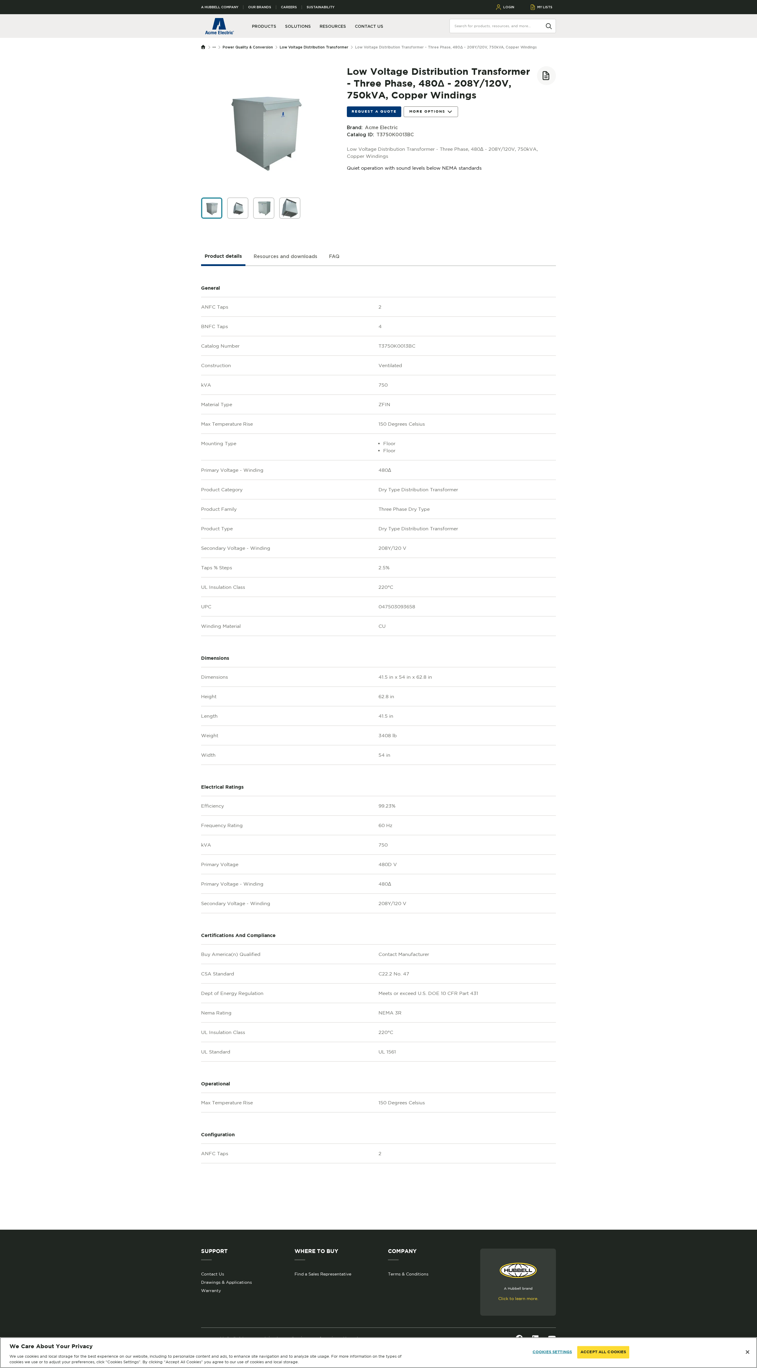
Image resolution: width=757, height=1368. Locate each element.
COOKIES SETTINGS (552, 1352)
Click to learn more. (518, 1298)
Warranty (211, 1290)
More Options (427, 111)
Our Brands (259, 7)
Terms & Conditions (408, 1274)
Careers (289, 7)
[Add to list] (546, 75)
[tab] (223, 256)
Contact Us (212, 1274)
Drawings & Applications (226, 1282)
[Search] (549, 26)
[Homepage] (204, 47)
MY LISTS (544, 7)
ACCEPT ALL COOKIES (603, 1352)
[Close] (747, 1352)
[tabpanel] (378, 748)
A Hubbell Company (219, 7)
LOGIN (508, 7)
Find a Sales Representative (323, 1274)
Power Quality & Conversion (248, 47)
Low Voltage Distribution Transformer (314, 47)
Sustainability (320, 7)
